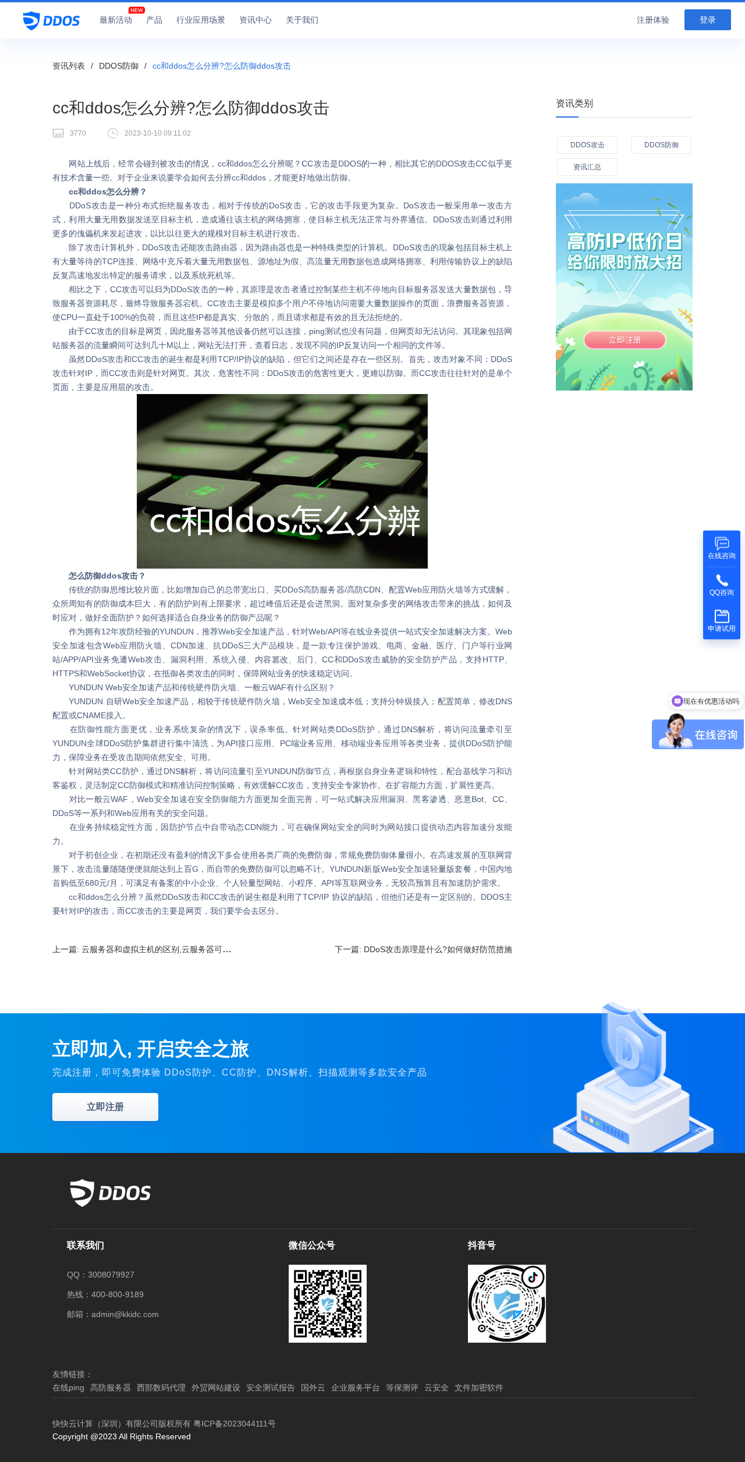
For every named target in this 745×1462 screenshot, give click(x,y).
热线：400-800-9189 (105, 1294)
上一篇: (164, 949)
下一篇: (423, 949)
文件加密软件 (479, 1387)
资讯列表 (68, 65)
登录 (708, 19)
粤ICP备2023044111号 (234, 1423)
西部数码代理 (161, 1387)
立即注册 (105, 1107)
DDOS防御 (119, 65)
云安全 (436, 1387)
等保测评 (402, 1387)
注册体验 (653, 19)
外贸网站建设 (215, 1387)
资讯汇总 (587, 167)
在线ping (68, 1387)
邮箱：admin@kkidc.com (113, 1314)
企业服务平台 (355, 1387)
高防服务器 (110, 1387)
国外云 (313, 1387)
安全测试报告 (270, 1387)
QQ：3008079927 (100, 1274)
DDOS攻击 (587, 145)
